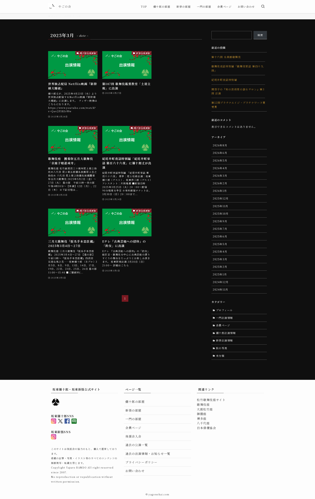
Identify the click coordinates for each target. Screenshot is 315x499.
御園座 (202, 414)
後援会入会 (133, 436)
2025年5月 (220, 244)
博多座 (202, 419)
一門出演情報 (224, 318)
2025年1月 (220, 274)
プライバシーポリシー (141, 462)
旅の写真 (221, 348)
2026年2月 (220, 183)
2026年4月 (220, 168)
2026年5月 (220, 160)
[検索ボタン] (263, 6)
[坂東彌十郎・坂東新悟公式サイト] (51, 6)
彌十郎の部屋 (135, 402)
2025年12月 (221, 198)
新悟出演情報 (224, 340)
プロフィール (224, 310)
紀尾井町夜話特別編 (224, 80)
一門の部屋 (133, 419)
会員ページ (223, 325)
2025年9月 (220, 221)
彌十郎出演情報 (226, 333)
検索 (260, 35)
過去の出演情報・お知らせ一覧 (147, 454)
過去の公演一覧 (136, 445)
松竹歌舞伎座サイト (211, 400)
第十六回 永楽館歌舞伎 (226, 57)
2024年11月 (220, 289)
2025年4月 (220, 251)
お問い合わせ (135, 471)
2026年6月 (220, 153)
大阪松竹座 (205, 409)
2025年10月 (221, 213)
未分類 (220, 356)
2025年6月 (220, 236)
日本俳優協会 (206, 428)
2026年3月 (220, 175)
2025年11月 (220, 206)
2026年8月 (220, 145)
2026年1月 (220, 191)
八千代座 (203, 423)
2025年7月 (220, 229)
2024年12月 (221, 282)
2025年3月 (220, 259)
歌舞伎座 (203, 404)
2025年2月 (220, 266)
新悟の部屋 (133, 410)
